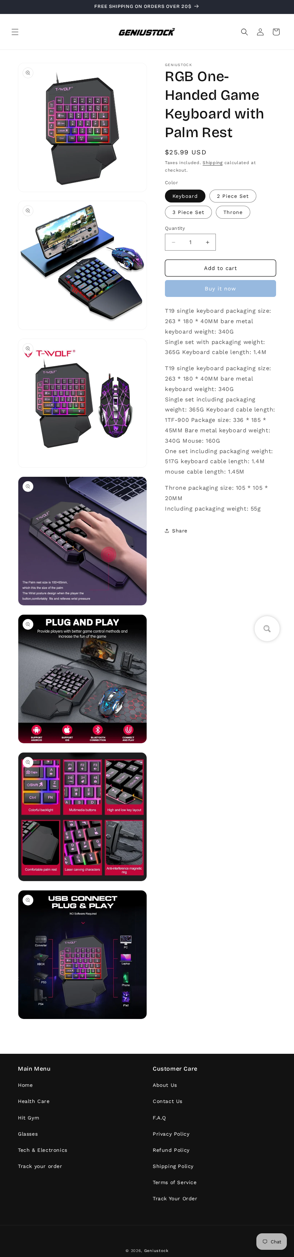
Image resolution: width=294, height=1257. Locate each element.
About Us (165, 1085)
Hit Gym (28, 1118)
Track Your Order (175, 1198)
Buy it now (220, 288)
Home (25, 1085)
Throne (233, 212)
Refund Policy (171, 1150)
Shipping (213, 162)
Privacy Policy (171, 1134)
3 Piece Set (188, 212)
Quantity (175, 228)
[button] (15, 32)
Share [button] (180, 531)
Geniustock (156, 1250)
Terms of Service (175, 1182)
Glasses (28, 1134)
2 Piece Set (233, 196)
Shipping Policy (173, 1166)
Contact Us (167, 1101)
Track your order (40, 1166)
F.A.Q (159, 1118)
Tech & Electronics (42, 1150)
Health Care (34, 1101)
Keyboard (185, 196)
